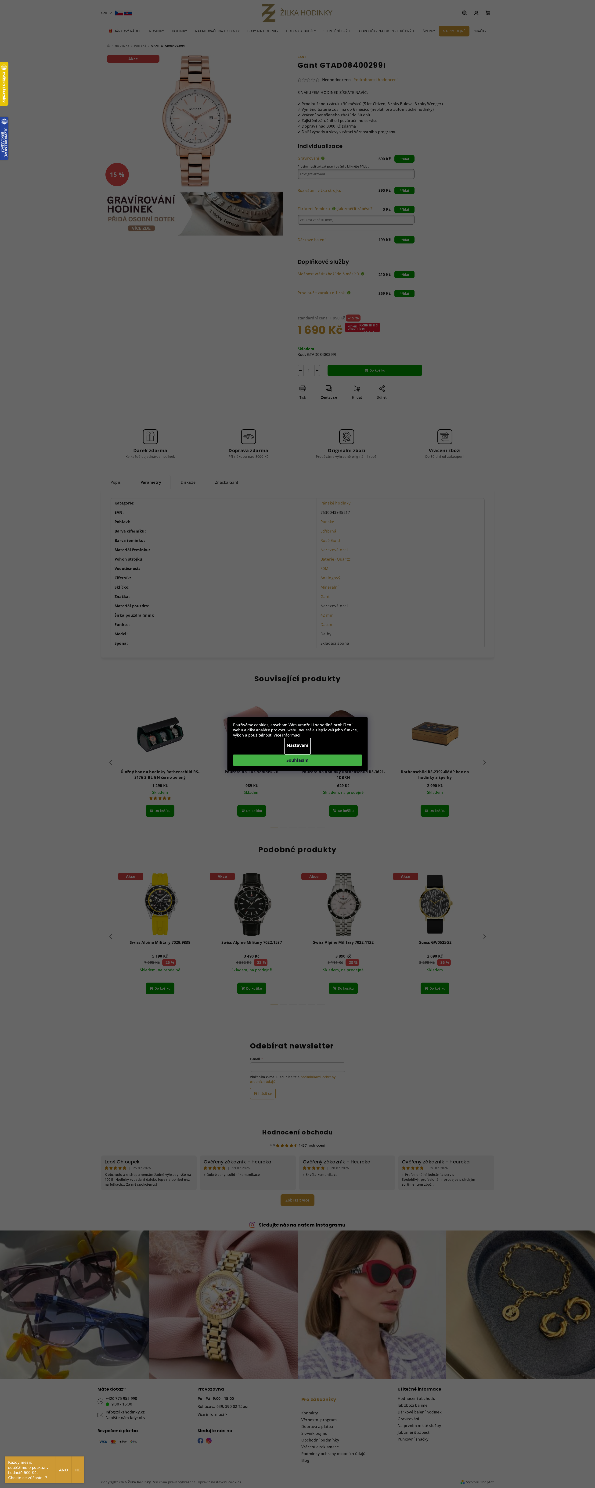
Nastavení (297, 745)
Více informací (287, 735)
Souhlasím (297, 760)
